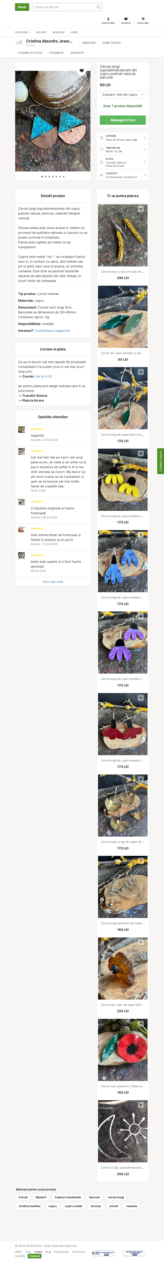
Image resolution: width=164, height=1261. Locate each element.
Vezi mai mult (53, 582)
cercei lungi (116, 1197)
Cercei (23, 1197)
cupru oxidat (73, 1206)
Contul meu (108, 23)
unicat (113, 1206)
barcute (94, 1197)
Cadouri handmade (68, 1197)
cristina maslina (29, 1206)
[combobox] (123, 94)
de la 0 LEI (44, 376)
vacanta (131, 1206)
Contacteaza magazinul (52, 331)
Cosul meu (143, 23)
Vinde (38, 1251)
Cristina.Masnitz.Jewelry (50, 41)
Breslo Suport (160, 460)
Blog (48, 1251)
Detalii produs (53, 196)
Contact (77, 52)
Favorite (126, 23)
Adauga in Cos (122, 120)
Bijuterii (41, 1197)
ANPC (19, 1251)
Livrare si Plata (30, 52)
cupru (53, 1206)
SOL (28, 1251)
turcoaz (96, 1206)
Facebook (62, 1251)
